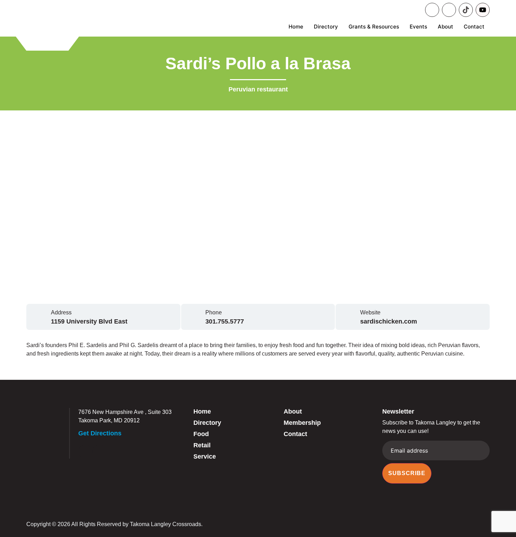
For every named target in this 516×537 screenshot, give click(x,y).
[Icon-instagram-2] (449, 10)
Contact (474, 26)
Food (201, 433)
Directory (326, 26)
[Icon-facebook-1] (432, 10)
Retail (202, 445)
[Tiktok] (466, 10)
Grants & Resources (374, 26)
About (445, 26)
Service (204, 456)
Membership (302, 422)
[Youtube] (483, 10)
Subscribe (406, 473)
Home (296, 26)
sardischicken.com (388, 321)
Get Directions (99, 433)
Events (418, 26)
